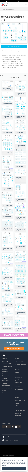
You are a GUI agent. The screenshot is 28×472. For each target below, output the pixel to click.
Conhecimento (19, 375)
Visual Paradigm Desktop (17, 1)
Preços (4, 393)
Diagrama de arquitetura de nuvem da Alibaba (13, 8)
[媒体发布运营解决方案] (7, 154)
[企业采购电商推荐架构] (20, 288)
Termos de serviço (20, 400)
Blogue (17, 372)
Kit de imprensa (19, 389)
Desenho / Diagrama (20, 364)
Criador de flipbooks (7, 366)
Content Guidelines (20, 410)
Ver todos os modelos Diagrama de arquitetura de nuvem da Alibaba (14, 335)
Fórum (16, 367)
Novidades (18, 386)
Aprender (17, 369)
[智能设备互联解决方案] (7, 250)
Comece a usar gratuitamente (14, 348)
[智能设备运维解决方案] (20, 249)
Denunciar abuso (19, 418)
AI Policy (17, 403)
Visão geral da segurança (8, 455)
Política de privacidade (8, 453)
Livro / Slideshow (19, 361)
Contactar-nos (19, 392)
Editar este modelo (14, 46)
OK (14, 468)
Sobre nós (17, 384)
